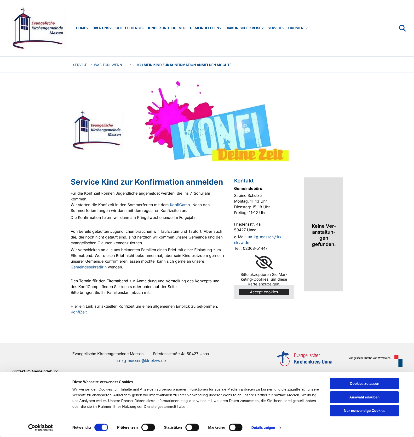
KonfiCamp (180, 204)
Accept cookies (264, 291)
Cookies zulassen (364, 383)
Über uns (100, 28)
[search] (402, 28)
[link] (82, 28)
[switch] (148, 427)
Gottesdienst (128, 28)
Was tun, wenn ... (110, 65)
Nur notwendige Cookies (364, 411)
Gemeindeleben (204, 28)
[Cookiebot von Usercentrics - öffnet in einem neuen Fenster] (41, 427)
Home (81, 28)
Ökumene (297, 28)
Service (275, 28)
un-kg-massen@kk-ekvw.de (140, 360)
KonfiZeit (79, 312)
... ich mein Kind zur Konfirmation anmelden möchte (182, 65)
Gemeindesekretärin (89, 267)
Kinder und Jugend (166, 28)
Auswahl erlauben (364, 397)
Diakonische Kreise (243, 28)
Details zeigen (263, 428)
